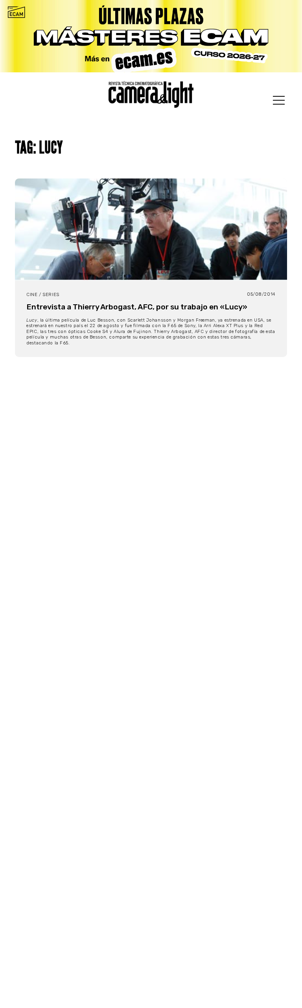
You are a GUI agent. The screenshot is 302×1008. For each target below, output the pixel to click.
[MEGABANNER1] (151, 36)
